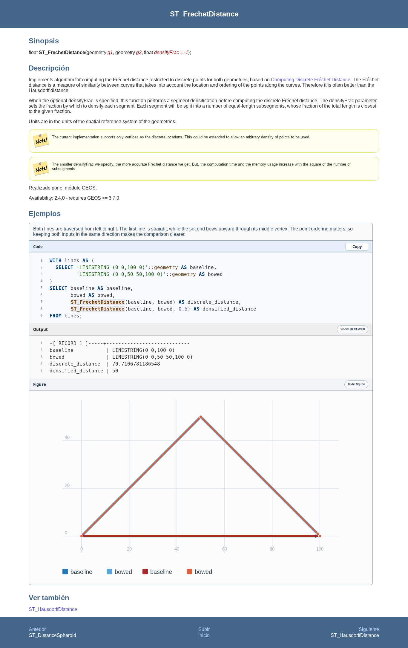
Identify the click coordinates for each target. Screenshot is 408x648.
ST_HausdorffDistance (53, 609)
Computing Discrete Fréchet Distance (310, 79)
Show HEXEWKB (352, 329)
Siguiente (369, 629)
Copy (357, 246)
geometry (166, 267)
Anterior (37, 629)
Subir (204, 629)
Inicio (204, 635)
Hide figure (356, 384)
